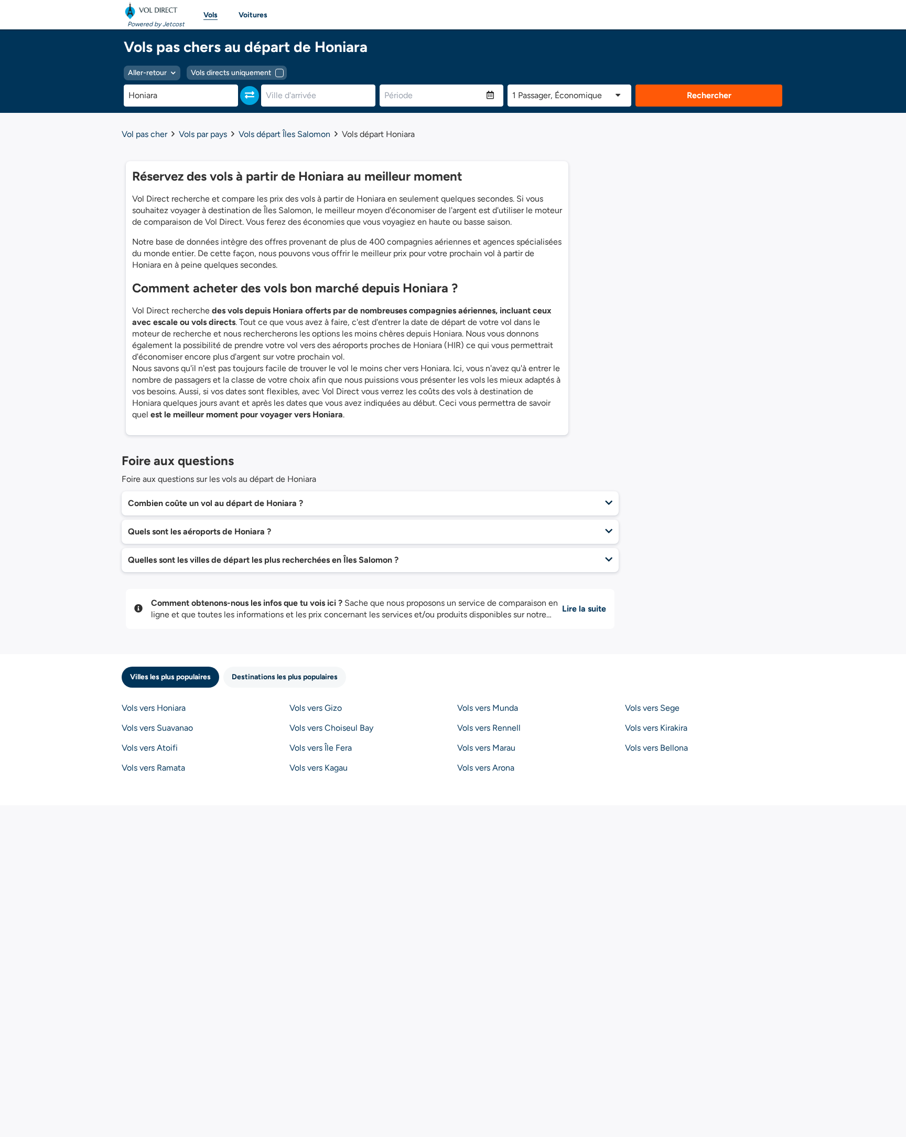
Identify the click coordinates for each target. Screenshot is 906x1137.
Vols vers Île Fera (320, 748)
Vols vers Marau (486, 748)
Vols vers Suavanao (157, 728)
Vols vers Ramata (153, 768)
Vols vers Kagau (318, 768)
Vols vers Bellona (656, 748)
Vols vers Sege (652, 708)
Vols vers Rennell (489, 728)
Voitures (253, 14)
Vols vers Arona (485, 768)
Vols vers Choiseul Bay (331, 728)
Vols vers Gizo (315, 708)
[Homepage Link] (153, 10)
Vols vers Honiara (154, 708)
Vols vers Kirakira (656, 728)
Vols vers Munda (487, 708)
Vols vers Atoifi (150, 748)
